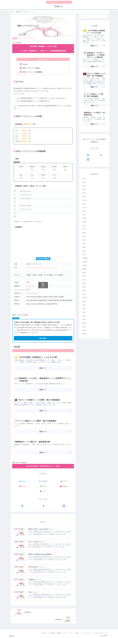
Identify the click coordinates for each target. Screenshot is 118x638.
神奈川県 (84, 297)
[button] (107, 16)
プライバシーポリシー (68, 633)
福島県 (84, 305)
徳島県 (84, 254)
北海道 (84, 193)
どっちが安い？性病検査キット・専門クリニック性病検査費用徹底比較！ (43, 51)
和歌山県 (84, 200)
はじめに (25, 64)
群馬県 (84, 312)
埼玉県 (84, 204)
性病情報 (84, 261)
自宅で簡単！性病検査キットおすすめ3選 (43, 46)
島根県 (84, 247)
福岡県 (84, 301)
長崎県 (84, 315)
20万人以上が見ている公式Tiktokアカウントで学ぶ (43, 466)
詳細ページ (43, 368)
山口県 (84, 229)
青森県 (84, 319)
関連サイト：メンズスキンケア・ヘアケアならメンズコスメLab (92, 633)
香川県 (84, 326)
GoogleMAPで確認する (43, 258)
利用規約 (59, 633)
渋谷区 (26, 38)
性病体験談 (85, 258)
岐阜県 (84, 236)
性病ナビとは (45, 633)
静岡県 (84, 323)
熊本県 (84, 294)
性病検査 (84, 265)
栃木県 (84, 283)
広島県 (84, 250)
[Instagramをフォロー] (64, 506)
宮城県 (84, 222)
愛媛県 (84, 269)
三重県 (84, 178)
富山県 (84, 225)
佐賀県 (84, 185)
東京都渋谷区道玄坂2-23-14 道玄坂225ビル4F (41, 267)
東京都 (15, 38)
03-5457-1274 (31, 286)
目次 (42, 59)
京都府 (84, 182)
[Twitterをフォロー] (22, 506)
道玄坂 (31, 38)
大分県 (84, 207)
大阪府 (84, 211)
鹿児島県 (84, 334)
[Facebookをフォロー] (43, 506)
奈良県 (84, 214)
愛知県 (84, 272)
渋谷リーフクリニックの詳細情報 (32, 72)
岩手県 (84, 243)
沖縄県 (84, 287)
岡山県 (84, 240)
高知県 (84, 330)
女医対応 (84, 218)
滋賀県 (84, 290)
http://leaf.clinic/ (32, 293)
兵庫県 (84, 189)
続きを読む (43, 338)
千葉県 (84, 196)
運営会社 (53, 633)
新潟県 (84, 276)
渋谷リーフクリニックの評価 (31, 68)
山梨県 (84, 232)
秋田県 (84, 308)
